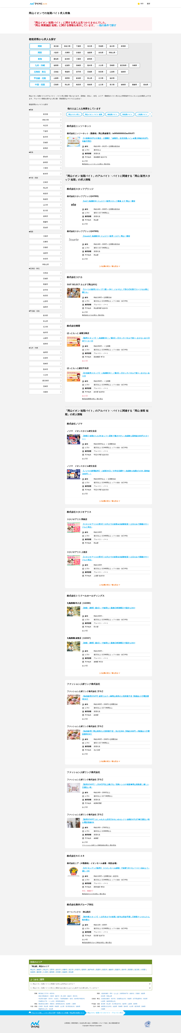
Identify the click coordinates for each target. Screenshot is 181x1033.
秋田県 (101, 72)
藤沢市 (57, 996)
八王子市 (46, 993)
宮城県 (89, 72)
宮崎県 (112, 65)
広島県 (56, 85)
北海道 (56, 72)
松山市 (45, 1009)
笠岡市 (84, 970)
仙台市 (124, 998)
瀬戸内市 (91, 970)
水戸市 (45, 1001)
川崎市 (52, 996)
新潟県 (78, 78)
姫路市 (132, 993)
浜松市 (62, 1004)
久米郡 (45, 972)
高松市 (72, 1006)
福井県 (112, 78)
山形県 (112, 72)
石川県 (101, 78)
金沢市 (118, 1004)
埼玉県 (89, 46)
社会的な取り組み (85, 1023)
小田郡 (143, 970)
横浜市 (46, 996)
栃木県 (112, 46)
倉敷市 (39, 970)
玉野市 (51, 970)
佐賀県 (67, 65)
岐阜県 (67, 59)
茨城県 (101, 46)
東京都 (56, 46)
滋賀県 (89, 52)
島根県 (89, 85)
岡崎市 (52, 1004)
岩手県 (78, 72)
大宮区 (56, 998)
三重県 (78, 59)
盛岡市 (139, 998)
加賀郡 (32, 972)
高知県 (145, 85)
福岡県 (56, 65)
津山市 (45, 970)
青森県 (67, 72)
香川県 (112, 85)
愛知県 (56, 59)
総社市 (58, 970)
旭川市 (113, 998)
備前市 (111, 970)
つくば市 (51, 1001)
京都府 (78, 52)
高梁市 (98, 970)
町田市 (52, 993)
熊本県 (89, 65)
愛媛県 (134, 85)
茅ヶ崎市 (63, 996)
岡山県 (67, 85)
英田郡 (130, 970)
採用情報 (95, 1023)
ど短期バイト (142, 114)
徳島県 (123, 85)
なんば (116, 993)
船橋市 (66, 998)
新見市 (104, 970)
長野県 (67, 78)
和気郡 (71, 972)
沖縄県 (134, 65)
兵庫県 (67, 52)
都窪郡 (51, 972)
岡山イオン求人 (74, 114)
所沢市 (51, 998)
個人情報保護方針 (114, 1023)
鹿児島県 (123, 65)
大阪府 (56, 52)
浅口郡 (136, 970)
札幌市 (108, 998)
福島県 (123, 72)
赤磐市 (64, 970)
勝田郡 (39, 972)
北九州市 (108, 1006)
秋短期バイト (127, 114)
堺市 (111, 993)
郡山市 (113, 1001)
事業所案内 (74, 1023)
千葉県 (78, 46)
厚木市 (75, 996)
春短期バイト (112, 114)
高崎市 (62, 1001)
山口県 (101, 85)
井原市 (77, 970)
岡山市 (32, 970)
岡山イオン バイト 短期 (93, 114)
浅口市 (71, 970)
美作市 (124, 970)
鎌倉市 (69, 996)
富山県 (89, 78)
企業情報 (67, 1023)
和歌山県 (112, 52)
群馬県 (123, 46)
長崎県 (78, 65)
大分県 (101, 65)
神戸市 (126, 993)
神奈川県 (67, 46)
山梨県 (56, 78)
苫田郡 (58, 972)
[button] (150, 114)
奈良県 (101, 52)
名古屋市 (46, 1004)
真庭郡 (64, 972)
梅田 (107, 993)
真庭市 (117, 970)
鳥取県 (78, 85)
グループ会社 (103, 1023)
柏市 (71, 998)
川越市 (45, 998)
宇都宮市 (81, 998)
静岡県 (89, 59)
